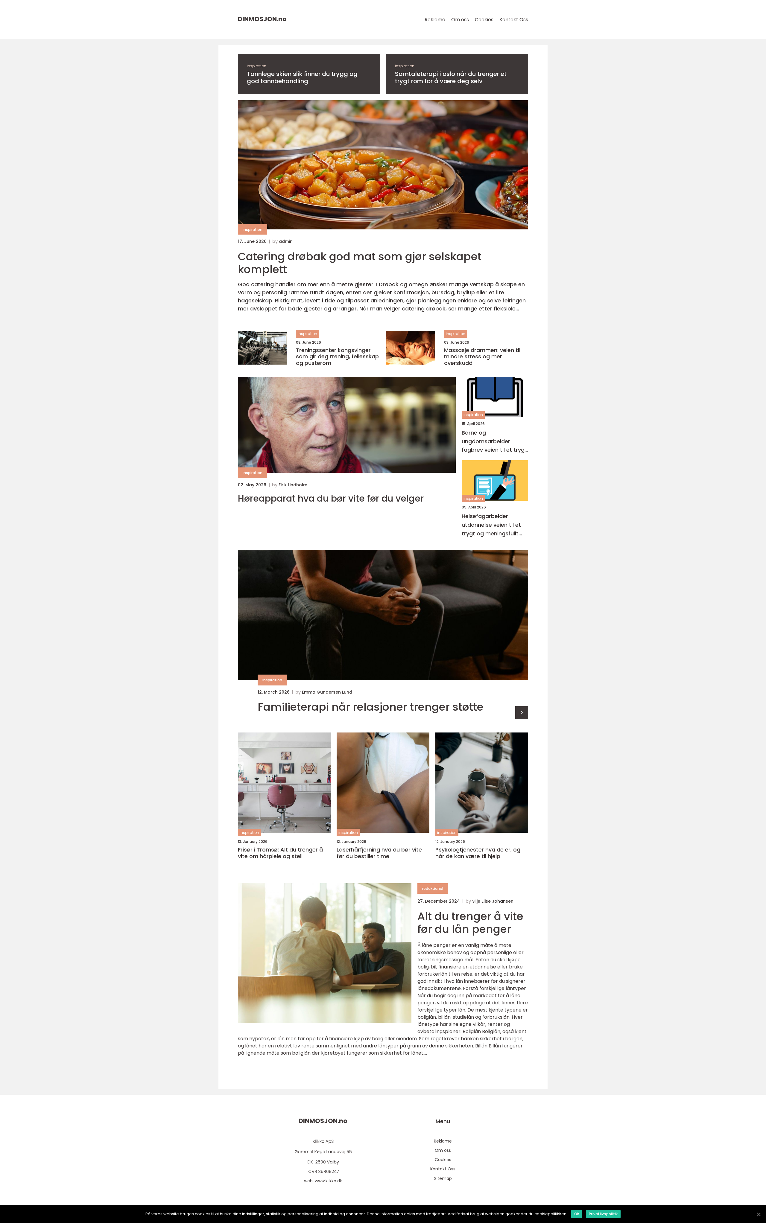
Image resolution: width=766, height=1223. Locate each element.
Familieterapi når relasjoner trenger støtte (371, 706)
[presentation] (521, 712)
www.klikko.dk (328, 1181)
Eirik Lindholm (293, 485)
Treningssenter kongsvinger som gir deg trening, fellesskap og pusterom (337, 356)
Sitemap (443, 1178)
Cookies (484, 19)
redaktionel (432, 888)
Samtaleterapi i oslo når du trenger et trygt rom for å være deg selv (451, 77)
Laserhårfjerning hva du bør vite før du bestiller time (379, 852)
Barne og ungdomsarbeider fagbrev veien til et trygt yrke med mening (494, 441)
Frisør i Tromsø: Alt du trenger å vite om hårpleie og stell (280, 852)
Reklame (435, 19)
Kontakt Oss (513, 19)
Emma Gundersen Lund (327, 692)
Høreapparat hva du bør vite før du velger (331, 498)
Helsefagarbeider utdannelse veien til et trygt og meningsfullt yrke (491, 525)
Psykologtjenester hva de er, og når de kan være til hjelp (477, 852)
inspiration (256, 65)
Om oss (460, 19)
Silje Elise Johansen (492, 901)
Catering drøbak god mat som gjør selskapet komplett (359, 263)
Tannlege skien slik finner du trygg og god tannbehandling (302, 77)
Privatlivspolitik (603, 1213)
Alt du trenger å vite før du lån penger (470, 923)
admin (286, 241)
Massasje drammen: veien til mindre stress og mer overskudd (482, 356)
